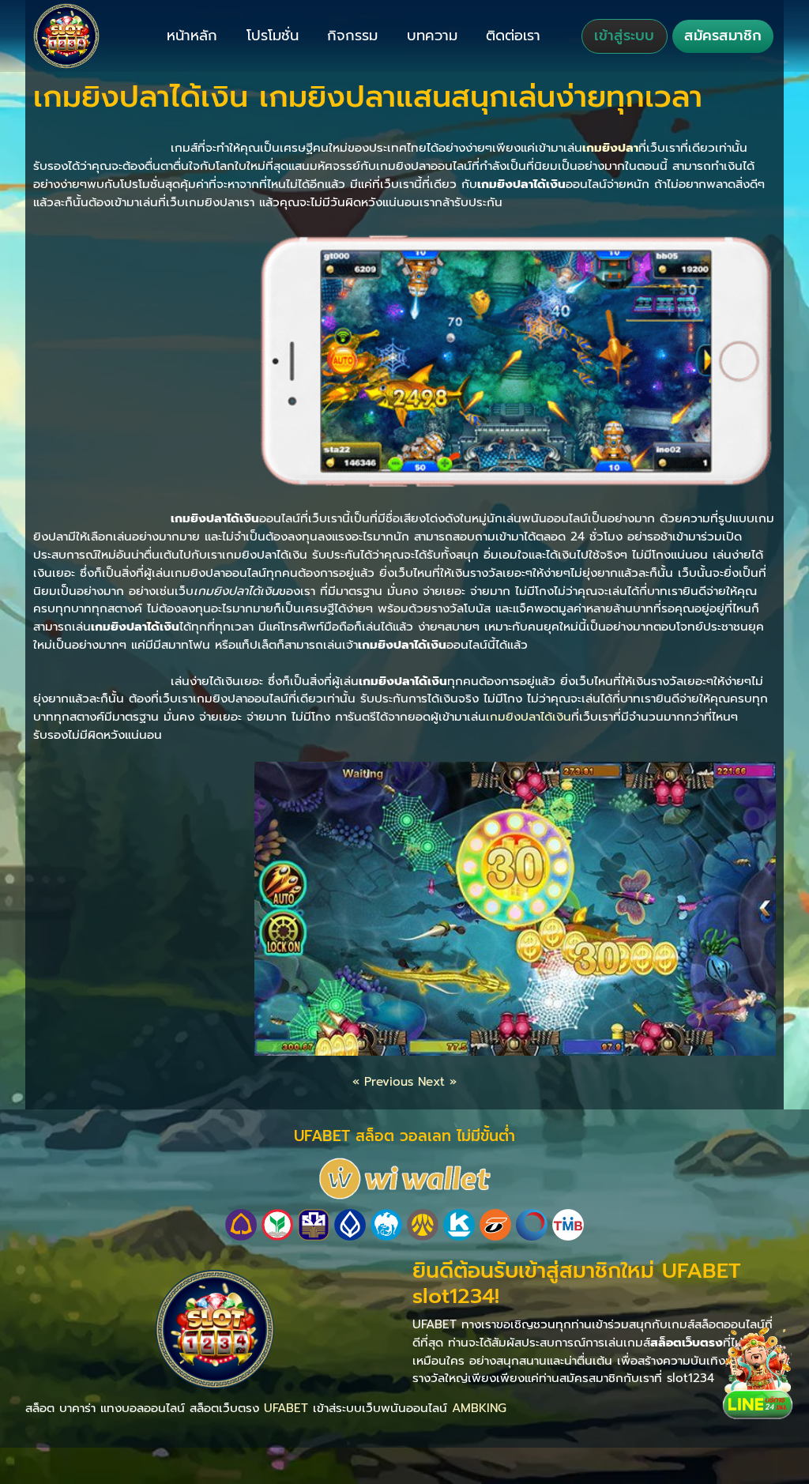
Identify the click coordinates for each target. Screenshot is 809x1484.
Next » (437, 1081)
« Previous (382, 1081)
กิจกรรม (352, 35)
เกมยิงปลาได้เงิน (528, 716)
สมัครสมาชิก (723, 35)
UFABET (286, 1408)
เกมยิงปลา (610, 147)
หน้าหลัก (192, 35)
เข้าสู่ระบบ (624, 35)
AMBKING (479, 1408)
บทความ (432, 35)
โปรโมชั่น (272, 35)
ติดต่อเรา (513, 35)
